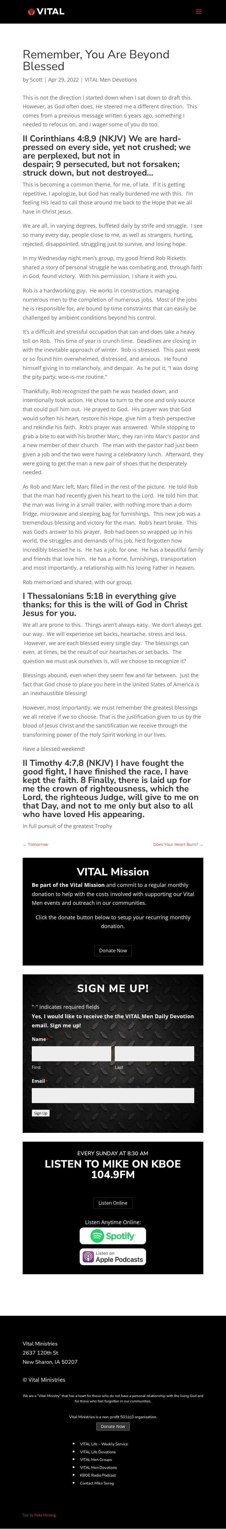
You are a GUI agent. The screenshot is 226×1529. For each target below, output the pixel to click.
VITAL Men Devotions (111, 79)
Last (119, 1067)
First (36, 1067)
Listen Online (113, 1203)
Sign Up (40, 1113)
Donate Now (113, 950)
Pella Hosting (45, 1515)
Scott (36, 79)
